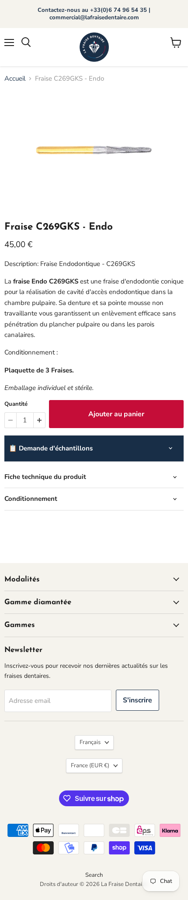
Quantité (16, 404)
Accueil (14, 78)
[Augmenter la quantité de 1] (39, 420)
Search (94, 875)
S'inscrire (137, 700)
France (90, 765)
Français (90, 742)
